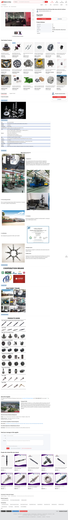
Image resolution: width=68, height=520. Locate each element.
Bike (9, 6)
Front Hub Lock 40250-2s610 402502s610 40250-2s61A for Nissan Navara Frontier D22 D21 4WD (17, 87)
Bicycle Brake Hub (4, 506)
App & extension (55, 4)
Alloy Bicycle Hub (54, 504)
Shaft (16, 423)
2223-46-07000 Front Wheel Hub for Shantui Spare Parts (39, 70)
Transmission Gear (28, 423)
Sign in (66, 2)
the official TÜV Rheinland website (27, 398)
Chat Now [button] (60, 18)
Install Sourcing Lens (24, 511)
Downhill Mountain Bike (5, 500)
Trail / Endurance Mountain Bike (14, 500)
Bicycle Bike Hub (40, 504)
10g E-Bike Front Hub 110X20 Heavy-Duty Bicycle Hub (61, 86)
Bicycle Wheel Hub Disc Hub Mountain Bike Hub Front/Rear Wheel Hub (16, 54)
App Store (3, 511)
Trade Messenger (16, 511)
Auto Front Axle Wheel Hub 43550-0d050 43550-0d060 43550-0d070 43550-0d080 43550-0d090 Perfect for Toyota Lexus (39, 87)
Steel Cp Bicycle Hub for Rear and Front (28, 54)
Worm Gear (19, 423)
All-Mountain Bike (23, 500)
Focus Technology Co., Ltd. (27, 516)
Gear (14, 423)
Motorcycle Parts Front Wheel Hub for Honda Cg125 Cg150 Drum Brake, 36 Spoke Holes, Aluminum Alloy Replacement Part (50, 87)
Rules (66, 4)
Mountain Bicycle (13, 6)
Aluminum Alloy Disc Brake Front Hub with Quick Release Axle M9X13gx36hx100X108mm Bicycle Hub (62, 54)
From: (5, 435)
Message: (4, 440)
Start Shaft (33, 423)
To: (5, 438)
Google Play (9, 511)
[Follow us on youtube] (63, 511)
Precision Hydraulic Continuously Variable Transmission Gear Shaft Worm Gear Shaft (61, 468)
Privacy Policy (48, 516)
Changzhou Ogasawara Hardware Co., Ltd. (45, 10)
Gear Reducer (8, 423)
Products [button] (15, 1)
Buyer (46, 4)
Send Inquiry (44, 18)
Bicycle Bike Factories (33, 504)
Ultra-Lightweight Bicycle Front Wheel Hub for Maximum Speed (5, 70)
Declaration (43, 516)
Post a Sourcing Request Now (26, 448)
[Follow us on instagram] (62, 511)
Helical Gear (41, 423)
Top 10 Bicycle (11, 506)
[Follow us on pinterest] (65, 511)
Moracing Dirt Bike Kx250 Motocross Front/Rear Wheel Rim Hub (28, 87)
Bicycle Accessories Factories (14, 504)
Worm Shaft (23, 423)
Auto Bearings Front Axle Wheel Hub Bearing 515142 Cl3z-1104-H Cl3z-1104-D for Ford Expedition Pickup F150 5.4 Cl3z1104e (50, 54)
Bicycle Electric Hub (47, 504)
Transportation (6, 6)
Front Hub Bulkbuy (23, 506)
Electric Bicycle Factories (24, 504)
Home (2, 6)
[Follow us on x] (61, 511)
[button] (43, 1)
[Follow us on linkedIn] (66, 511)
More (2, 508)
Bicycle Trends (17, 506)
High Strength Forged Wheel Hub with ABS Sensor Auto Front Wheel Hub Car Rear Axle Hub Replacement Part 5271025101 (28, 70)
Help (50, 4)
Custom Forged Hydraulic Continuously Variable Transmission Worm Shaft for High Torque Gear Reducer (33, 468)
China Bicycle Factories (5, 504)
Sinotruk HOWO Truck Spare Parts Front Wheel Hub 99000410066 (6, 86)
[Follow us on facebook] (59, 511)
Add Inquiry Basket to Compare (18, 36)
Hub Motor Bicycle (61, 504)
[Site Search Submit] (46, 2)
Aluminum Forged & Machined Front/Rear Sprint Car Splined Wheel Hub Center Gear (38, 54)
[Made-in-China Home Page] (6, 2)
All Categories (4, 4)
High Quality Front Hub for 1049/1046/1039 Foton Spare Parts (5, 54)
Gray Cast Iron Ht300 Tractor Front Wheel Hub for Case (51, 70)
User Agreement (39, 516)
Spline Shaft (37, 423)
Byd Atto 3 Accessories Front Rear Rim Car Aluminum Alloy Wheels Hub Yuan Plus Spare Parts (17, 70)
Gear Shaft (12, 423)
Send (8, 448)
